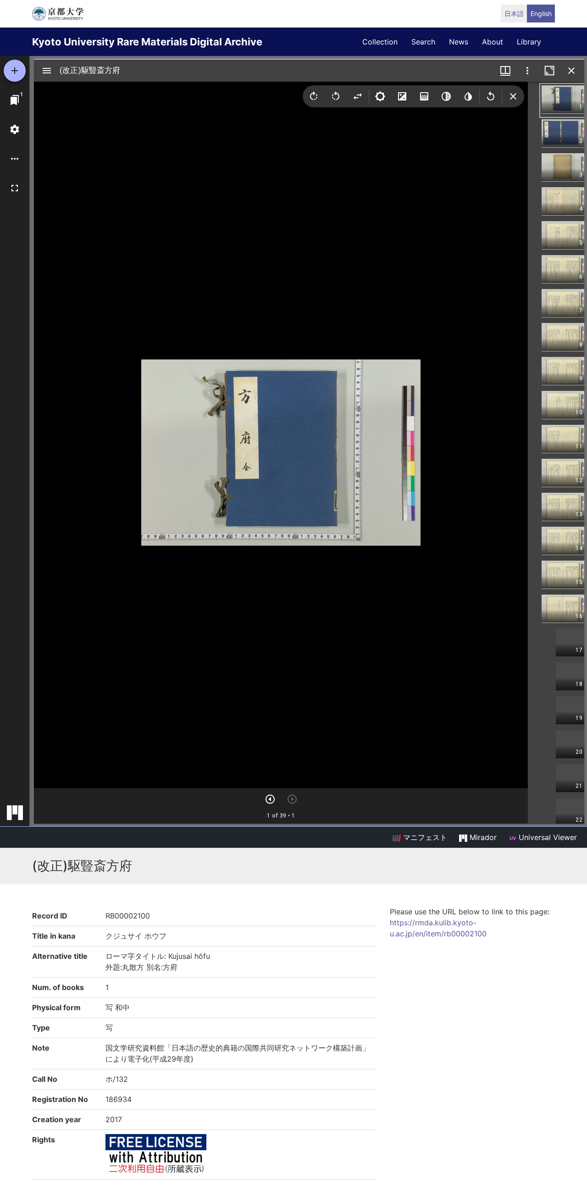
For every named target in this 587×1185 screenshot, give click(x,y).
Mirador (482, 837)
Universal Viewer (546, 837)
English (541, 13)
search (423, 41)
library (529, 41)
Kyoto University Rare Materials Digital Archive (147, 42)
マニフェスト (424, 837)
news (458, 41)
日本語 (514, 13)
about (492, 41)
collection (380, 41)
